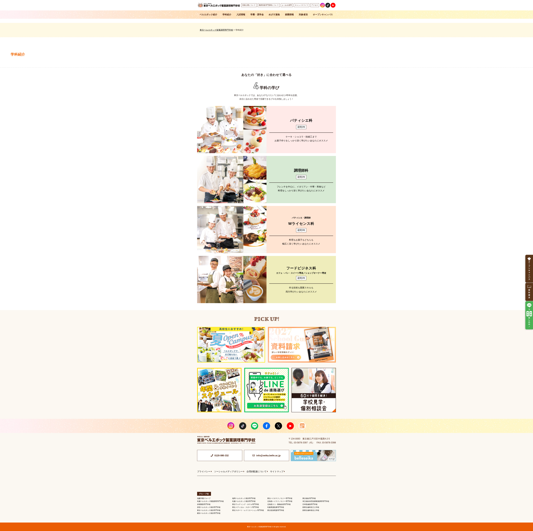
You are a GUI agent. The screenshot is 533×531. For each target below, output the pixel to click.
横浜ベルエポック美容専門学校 (208, 513)
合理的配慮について (256, 471)
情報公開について (249, 5)
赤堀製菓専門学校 (203, 504)
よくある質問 (287, 5)
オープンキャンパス (323, 14)
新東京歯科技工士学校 (310, 507)
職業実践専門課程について (269, 5)
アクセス (314, 5)
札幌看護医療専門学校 (275, 507)
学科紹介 (226, 14)
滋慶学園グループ (203, 498)
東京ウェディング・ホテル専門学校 (245, 504)
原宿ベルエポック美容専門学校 (208, 507)
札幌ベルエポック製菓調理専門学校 (210, 501)
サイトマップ (276, 471)
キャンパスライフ (301, 5)
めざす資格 (274, 14)
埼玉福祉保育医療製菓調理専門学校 (315, 501)
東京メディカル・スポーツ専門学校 (245, 507)
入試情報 (240, 14)
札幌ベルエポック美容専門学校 (244, 501)
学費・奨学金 (257, 14)
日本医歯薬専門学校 (309, 504)
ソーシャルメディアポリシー (228, 471)
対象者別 (303, 14)
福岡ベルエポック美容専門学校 (244, 498)
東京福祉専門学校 (309, 498)
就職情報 (289, 14)
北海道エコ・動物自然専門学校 (279, 504)
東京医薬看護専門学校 (275, 510)
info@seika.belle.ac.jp (268, 455)
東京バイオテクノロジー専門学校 (279, 498)
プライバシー (203, 471)
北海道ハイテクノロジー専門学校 (279, 501)
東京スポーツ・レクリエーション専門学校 (248, 510)
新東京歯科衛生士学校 (310, 510)
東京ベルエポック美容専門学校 (208, 510)
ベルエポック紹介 (208, 14)
